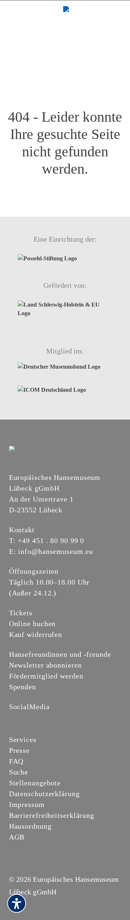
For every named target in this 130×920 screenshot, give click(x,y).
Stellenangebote (35, 783)
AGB (17, 837)
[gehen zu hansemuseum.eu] (13, 719)
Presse (19, 750)
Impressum (27, 804)
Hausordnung (30, 826)
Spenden (22, 687)
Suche (19, 772)
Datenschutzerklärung (44, 794)
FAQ (16, 761)
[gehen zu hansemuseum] (22, 719)
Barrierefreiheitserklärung (51, 815)
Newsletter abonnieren (45, 665)
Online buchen (32, 624)
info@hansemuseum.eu (55, 551)
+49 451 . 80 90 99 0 (51, 540)
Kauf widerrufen (35, 634)
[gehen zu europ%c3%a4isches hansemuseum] (30, 719)
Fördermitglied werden (46, 676)
